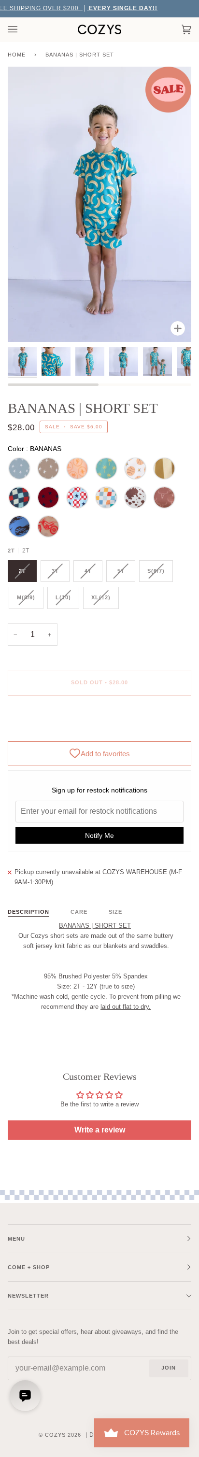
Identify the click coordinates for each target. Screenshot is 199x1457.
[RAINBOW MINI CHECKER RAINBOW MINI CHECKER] (106, 497)
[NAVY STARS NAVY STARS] (48, 497)
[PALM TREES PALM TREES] (106, 468)
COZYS (55, 1435)
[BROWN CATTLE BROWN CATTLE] (135, 497)
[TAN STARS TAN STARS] (48, 468)
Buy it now (99, 723)
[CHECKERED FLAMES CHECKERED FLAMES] (19, 526)
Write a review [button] (99, 1130)
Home (17, 54)
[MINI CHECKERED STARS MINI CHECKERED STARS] (77, 497)
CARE (79, 912)
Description (28, 912)
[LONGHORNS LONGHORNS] (164, 497)
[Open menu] (22, 29)
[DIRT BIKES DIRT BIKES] (48, 526)
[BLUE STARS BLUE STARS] (19, 468)
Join (168, 1368)
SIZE (115, 912)
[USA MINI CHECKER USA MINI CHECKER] (19, 497)
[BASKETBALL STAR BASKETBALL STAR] (135, 468)
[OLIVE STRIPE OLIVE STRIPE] (164, 468)
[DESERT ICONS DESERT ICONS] (77, 468)
